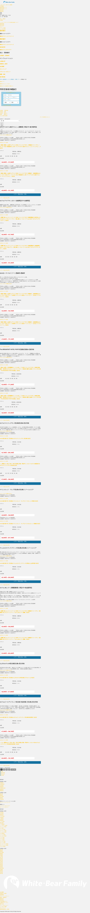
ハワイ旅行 (2, 837)
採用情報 (2, 894)
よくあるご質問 (3, 906)
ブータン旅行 (3, 841)
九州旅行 (2, 785)
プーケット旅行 (3, 830)
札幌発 (1, 855)
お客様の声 (2, 61)
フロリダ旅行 (3, 846)
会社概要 (2, 66)
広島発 (1, 861)
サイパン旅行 (3, 842)
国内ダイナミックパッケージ (7, 36)
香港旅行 (2, 815)
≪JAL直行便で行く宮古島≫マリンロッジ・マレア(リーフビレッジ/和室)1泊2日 (19, 501)
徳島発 (1, 864)
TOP (1, 79)
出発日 (5, 99)
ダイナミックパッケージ (5, 802)
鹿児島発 (2, 868)
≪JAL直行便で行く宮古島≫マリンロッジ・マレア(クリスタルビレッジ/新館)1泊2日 (20, 523)
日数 (1, 114)
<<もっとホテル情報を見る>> (6, 135)
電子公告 (2, 904)
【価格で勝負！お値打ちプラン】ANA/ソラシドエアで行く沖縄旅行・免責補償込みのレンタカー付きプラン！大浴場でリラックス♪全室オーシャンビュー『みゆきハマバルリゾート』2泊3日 (20, 295)
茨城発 (1, 859)
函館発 (1, 870)
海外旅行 (2, 11)
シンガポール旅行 (3, 825)
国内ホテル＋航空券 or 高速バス (6, 86)
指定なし (9, 99)
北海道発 (2, 799)
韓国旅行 (2, 820)
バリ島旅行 (2, 824)
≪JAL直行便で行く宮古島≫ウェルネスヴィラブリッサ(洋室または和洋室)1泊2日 (19, 563)
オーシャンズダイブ (4, 807)
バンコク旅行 (3, 829)
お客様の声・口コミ (4, 902)
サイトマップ (3, 69)
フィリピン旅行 (3, 832)
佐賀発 (1, 865)
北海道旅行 (2, 784)
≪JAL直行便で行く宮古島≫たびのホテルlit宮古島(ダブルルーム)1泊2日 (17, 677)
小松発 (1, 856)
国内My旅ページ (3, 7)
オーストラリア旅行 (4, 843)
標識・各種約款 (3, 897)
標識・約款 (2, 74)
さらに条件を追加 (3, 115)
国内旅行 (2, 10)
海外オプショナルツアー (6, 49)
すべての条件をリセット (11, 92)
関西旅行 (2, 790)
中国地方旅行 (3, 788)
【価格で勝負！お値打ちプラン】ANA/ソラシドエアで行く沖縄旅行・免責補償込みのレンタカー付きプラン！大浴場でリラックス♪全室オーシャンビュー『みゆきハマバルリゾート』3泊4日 (20, 323)
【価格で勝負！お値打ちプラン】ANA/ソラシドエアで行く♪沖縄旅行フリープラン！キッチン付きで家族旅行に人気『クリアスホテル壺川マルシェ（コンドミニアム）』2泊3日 (20, 146)
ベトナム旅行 (3, 834)
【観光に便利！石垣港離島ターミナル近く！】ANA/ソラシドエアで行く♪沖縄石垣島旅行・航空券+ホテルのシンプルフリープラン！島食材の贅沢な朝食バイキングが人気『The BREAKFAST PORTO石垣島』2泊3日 (20, 369)
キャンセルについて (4, 905)
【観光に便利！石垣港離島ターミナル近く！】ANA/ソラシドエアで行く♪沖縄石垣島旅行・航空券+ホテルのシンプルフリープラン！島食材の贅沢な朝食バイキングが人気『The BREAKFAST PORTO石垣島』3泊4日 (20, 397)
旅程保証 (2, 900)
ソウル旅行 (2, 821)
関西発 (1, 795)
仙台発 (1, 872)
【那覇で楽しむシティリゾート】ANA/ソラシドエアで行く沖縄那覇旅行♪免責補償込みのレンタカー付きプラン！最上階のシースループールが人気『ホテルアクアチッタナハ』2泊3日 (20, 247)
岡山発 (1, 860)
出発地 (5, 95)
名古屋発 (2, 796)
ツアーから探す (2, 125)
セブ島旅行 (2, 833)
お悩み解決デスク (3, 901)
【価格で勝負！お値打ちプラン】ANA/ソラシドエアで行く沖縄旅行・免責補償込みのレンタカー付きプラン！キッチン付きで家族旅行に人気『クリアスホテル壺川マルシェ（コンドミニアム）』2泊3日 (20, 175)
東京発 (1, 794)
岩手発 (1, 873)
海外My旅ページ (3, 8)
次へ (13, 769)
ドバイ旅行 (2, 840)
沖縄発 (1, 869)
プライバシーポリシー (5, 71)
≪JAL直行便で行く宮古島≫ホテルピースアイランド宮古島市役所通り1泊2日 (18, 717)
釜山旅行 (2, 822)
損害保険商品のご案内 (4, 909)
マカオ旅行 (2, 816)
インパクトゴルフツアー (5, 805)
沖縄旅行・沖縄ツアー (15, 79)
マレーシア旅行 (3, 826)
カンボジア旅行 (3, 836)
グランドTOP (2, 27)
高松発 (1, 863)
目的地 (5, 97)
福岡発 (1, 797)
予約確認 (2, 6)
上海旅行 (2, 818)
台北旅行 (2, 813)
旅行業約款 (2, 76)
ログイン (2, 26)
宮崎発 (1, 866)
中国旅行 (2, 817)
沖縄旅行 (2, 782)
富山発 (1, 857)
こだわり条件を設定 (7, 105)
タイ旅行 (2, 828)
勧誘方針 (2, 898)
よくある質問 (3, 29)
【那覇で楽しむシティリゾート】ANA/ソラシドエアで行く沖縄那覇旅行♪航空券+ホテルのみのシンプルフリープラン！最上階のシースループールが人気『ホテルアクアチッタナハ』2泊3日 (20, 219)
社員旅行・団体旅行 (4, 55)
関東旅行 (2, 789)
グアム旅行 (2, 838)
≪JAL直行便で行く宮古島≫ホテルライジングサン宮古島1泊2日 (15, 438)
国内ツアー (2, 81)
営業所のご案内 (3, 63)
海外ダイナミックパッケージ (7, 44)
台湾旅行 (2, 812)
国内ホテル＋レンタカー (5, 83)
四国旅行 (2, 786)
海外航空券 (2, 47)
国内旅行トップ (6, 79)
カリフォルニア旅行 (4, 845)
